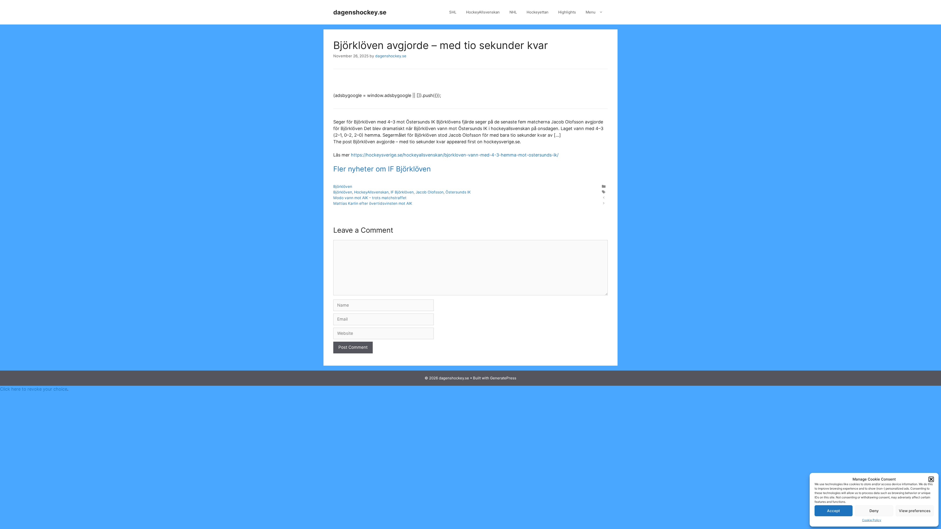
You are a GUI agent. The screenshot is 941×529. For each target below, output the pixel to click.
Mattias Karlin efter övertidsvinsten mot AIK (372, 203)
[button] (931, 479)
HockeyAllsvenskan (483, 12)
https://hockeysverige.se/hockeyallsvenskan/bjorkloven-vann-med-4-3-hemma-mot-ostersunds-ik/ (454, 154)
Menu (590, 12)
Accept (833, 510)
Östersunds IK (458, 192)
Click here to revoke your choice (33, 389)
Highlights (567, 12)
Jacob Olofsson (430, 192)
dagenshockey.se (359, 12)
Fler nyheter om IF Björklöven (382, 169)
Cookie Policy (871, 520)
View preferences (914, 510)
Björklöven (342, 186)
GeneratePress (503, 378)
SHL (452, 12)
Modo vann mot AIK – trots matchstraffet (370, 197)
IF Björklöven (402, 192)
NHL (513, 12)
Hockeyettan (537, 12)
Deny (874, 510)
